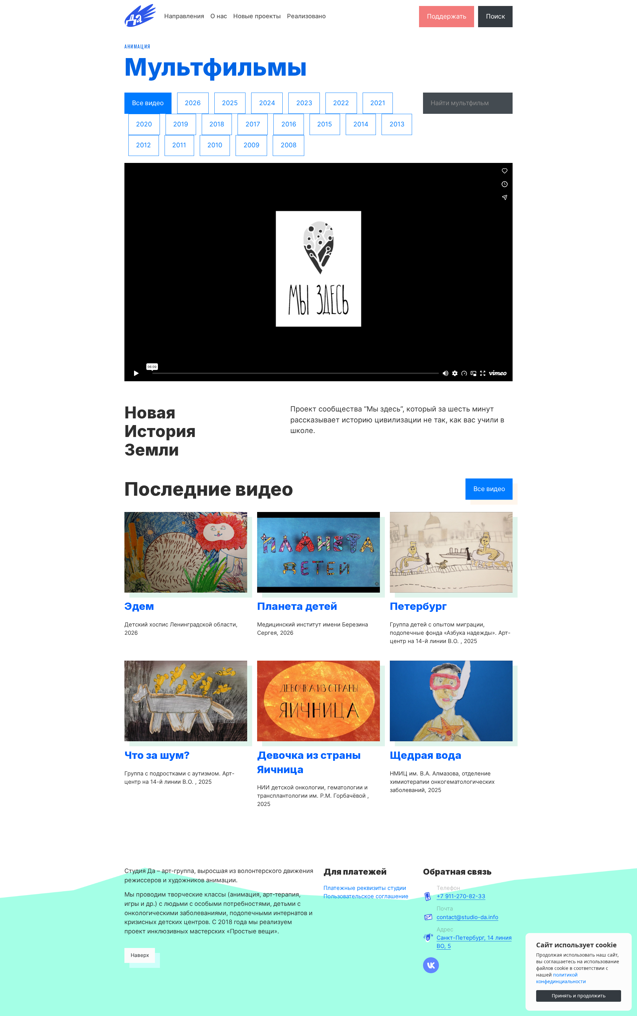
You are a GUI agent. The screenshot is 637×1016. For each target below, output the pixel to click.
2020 (144, 124)
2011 (179, 145)
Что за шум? (157, 755)
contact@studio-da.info (467, 917)
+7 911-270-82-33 (461, 896)
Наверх (140, 955)
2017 (253, 124)
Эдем (139, 606)
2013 (396, 124)
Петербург (418, 606)
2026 (193, 103)
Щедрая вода (425, 755)
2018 (216, 124)
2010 (214, 145)
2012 (143, 145)
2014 (360, 124)
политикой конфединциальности (561, 978)
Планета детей (297, 606)
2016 (288, 124)
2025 (230, 103)
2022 (341, 103)
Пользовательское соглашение (365, 896)
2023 (304, 103)
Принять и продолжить (578, 995)
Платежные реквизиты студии (364, 888)
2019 (180, 124)
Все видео (148, 103)
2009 (251, 145)
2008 (289, 145)
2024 (267, 103)
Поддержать (446, 16)
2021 (377, 103)
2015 (324, 124)
